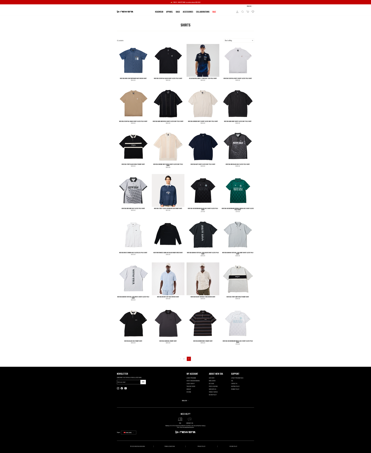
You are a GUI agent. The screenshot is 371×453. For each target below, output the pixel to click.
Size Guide (211, 383)
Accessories (188, 11)
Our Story (211, 378)
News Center (212, 381)
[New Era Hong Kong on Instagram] (118, 388)
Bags (178, 11)
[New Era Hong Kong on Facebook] (122, 388)
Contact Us (234, 383)
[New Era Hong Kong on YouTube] (125, 388)
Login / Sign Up (191, 383)
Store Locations (213, 386)
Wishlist (189, 389)
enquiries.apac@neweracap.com (187, 427)
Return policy (213, 395)
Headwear (159, 11)
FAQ (232, 381)
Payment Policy (235, 389)
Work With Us (212, 389)
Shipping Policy (235, 386)
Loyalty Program (191, 378)
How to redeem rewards (193, 381)
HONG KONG (128, 432)
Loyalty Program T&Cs (237, 378)
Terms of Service (213, 392)
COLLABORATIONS (202, 11)
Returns (189, 392)
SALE (214, 11)
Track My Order (191, 386)
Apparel (169, 11)
